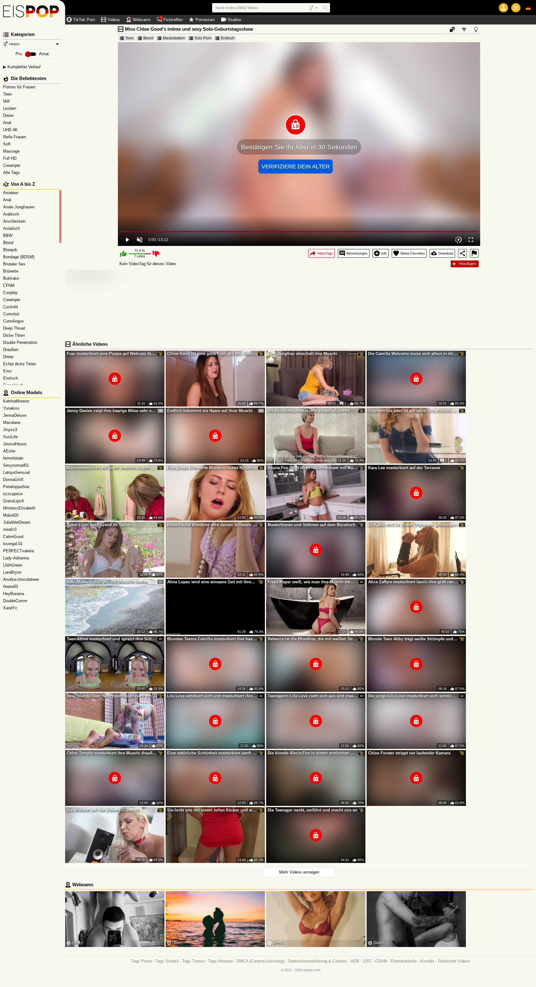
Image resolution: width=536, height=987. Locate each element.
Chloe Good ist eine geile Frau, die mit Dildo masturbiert (212, 353)
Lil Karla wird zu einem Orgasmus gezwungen (412, 524)
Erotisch (227, 38)
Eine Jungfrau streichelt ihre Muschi (302, 353)
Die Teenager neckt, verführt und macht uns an (312, 810)
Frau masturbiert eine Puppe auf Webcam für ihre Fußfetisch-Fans (112, 353)
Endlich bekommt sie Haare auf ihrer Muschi (210, 410)
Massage (12, 151)
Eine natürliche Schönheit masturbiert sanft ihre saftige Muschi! (212, 753)
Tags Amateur (220, 961)
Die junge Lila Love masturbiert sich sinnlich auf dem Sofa (413, 696)
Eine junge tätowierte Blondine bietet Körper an (212, 467)
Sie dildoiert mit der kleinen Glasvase (103, 810)
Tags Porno (141, 961)
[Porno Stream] (32, 12)
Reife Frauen (15, 137)
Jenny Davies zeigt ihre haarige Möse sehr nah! (112, 410)
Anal (7, 122)
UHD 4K (11, 129)
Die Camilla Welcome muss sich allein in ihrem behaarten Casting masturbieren (413, 353)
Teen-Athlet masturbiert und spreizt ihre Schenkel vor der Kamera (112, 639)
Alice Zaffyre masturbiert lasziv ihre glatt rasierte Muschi (413, 582)
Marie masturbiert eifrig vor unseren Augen (108, 467)
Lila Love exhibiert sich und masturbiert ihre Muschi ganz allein (212, 696)
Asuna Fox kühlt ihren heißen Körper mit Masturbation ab (313, 467)
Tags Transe (193, 961)
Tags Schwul (166, 961)
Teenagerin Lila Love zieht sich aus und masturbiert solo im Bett (313, 696)
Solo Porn (202, 38)
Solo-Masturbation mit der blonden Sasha (107, 582)
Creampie (12, 165)
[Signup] (503, 7)
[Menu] (515, 7)
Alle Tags (12, 172)
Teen (8, 94)
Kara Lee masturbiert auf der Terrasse (404, 467)
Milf (7, 101)
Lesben (10, 108)
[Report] (474, 253)
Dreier (9, 115)
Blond (148, 38)
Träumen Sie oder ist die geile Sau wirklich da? (413, 410)
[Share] (462, 253)
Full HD (10, 158)
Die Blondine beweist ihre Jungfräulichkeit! (309, 410)
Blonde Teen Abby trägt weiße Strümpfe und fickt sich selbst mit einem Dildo (413, 639)
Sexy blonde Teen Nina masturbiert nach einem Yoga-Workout (112, 696)
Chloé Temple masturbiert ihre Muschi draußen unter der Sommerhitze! (112, 753)
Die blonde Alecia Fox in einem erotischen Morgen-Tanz (313, 753)
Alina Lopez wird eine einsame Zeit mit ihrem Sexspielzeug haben (212, 582)
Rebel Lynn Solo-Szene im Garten (99, 524)
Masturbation (174, 38)
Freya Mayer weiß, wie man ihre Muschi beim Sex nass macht (313, 582)
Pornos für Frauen (20, 87)
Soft (7, 144)
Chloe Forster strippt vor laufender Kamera (409, 753)
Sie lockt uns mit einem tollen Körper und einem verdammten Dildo (212, 810)
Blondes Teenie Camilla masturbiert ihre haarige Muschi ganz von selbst (212, 639)
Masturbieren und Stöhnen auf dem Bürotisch (311, 524)
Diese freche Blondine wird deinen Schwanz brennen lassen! (212, 524)
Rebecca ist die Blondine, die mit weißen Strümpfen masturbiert (313, 639)
